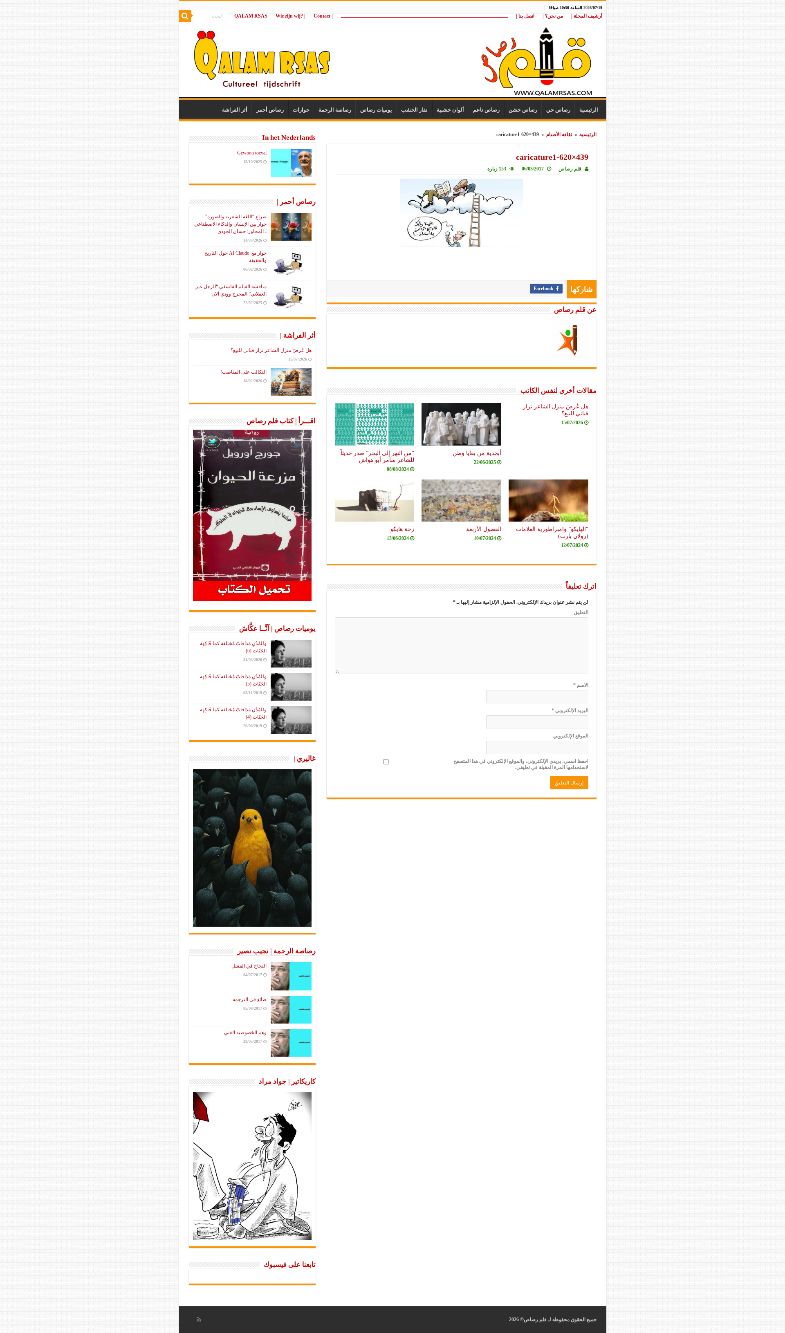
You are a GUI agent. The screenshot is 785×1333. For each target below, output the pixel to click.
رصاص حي (558, 110)
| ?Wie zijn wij (290, 16)
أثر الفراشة (234, 110)
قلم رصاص (569, 169)
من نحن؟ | (553, 16)
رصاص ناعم (486, 110)
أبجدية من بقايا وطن (477, 453)
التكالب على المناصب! (243, 372)
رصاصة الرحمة (334, 110)
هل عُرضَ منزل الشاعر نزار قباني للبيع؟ (271, 350)
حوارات (301, 110)
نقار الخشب (414, 110)
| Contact (323, 16)
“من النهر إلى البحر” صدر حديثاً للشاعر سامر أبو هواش (377, 456)
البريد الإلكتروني (570, 710)
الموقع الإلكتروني (570, 736)
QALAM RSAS (250, 16)
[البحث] (185, 16)
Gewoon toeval (252, 153)
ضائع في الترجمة (250, 999)
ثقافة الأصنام (559, 134)
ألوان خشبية (450, 110)
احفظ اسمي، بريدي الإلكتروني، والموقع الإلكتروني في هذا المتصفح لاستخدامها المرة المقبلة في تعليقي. (520, 764)
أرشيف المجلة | (586, 16)
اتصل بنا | (525, 16)
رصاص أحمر (270, 110)
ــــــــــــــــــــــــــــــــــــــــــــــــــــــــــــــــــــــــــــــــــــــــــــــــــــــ (424, 16)
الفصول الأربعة (483, 529)
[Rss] (199, 1319)
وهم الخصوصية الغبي (245, 1032)
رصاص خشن (523, 110)
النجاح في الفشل (249, 966)
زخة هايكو (402, 529)
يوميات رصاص (376, 110)
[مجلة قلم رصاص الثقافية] (392, 57)
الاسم (580, 685)
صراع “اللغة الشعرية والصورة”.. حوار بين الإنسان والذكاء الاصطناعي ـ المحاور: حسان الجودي (230, 224)
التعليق (581, 612)
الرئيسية (588, 110)
